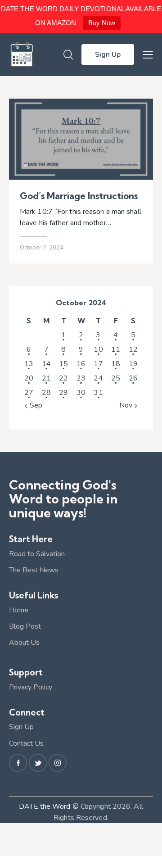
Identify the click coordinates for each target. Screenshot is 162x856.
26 (133, 378)
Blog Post (25, 626)
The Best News (33, 570)
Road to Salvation (37, 554)
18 (115, 364)
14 (46, 364)
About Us (24, 643)
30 (81, 393)
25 (115, 378)
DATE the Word (44, 806)
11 (115, 349)
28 (46, 393)
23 (81, 378)
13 (28, 364)
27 (28, 393)
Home (18, 610)
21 (46, 378)
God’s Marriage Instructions (80, 195)
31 (98, 393)
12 (133, 349)
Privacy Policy (30, 687)
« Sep (33, 405)
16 (81, 364)
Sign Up (21, 727)
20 (28, 378)
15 (63, 364)
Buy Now (102, 23)
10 (98, 349)
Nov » (128, 405)
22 (63, 378)
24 (98, 378)
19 (133, 364)
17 (98, 364)
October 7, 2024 (41, 248)
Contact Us (26, 743)
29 (63, 393)
